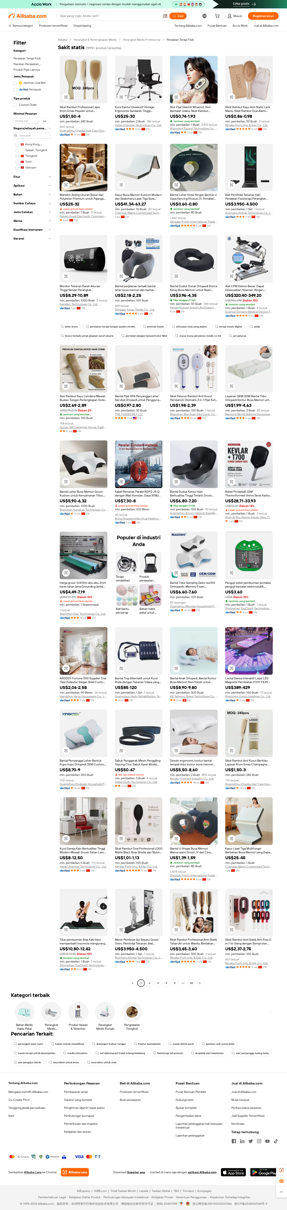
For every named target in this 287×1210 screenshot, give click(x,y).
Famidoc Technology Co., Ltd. (79, 304)
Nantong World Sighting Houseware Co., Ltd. (249, 414)
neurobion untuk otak (103, 1062)
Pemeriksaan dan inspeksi (81, 1123)
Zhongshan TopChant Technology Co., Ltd (249, 608)
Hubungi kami (185, 1099)
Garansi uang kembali (78, 1099)
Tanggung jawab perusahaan (26, 1107)
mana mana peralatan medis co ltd (200, 335)
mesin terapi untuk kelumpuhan (36, 1053)
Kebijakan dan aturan (77, 1131)
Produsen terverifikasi (134, 1091)
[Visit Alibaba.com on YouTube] (267, 1141)
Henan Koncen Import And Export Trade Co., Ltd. (194, 307)
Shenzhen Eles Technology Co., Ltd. (83, 613)
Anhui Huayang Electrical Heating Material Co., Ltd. (139, 518)
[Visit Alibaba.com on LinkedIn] (242, 1141)
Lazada (143, 1191)
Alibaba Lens (33, 1172)
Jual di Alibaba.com (243, 1091)
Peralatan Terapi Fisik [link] (180, 39)
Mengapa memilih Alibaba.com (28, 1091)
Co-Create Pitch (19, 1099)
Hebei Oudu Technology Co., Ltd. (136, 782)
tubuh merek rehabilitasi (69, 1043)
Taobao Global (161, 1191)
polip (257, 326)
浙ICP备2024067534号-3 (250, 1203)
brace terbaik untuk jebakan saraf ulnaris (89, 335)
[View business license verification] (181, 1204)
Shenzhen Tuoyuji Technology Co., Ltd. (194, 128)
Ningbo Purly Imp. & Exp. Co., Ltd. (246, 125)
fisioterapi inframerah (170, 1053)
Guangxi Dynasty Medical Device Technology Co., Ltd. (249, 311)
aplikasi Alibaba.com (202, 1172)
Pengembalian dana (188, 1115)
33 (191, 983)
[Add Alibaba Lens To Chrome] (75, 1172)
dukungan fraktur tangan (111, 1043)
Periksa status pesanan (246, 1107)
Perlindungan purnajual (79, 1115)
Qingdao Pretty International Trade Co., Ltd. (194, 221)
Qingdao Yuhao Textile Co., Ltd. (135, 309)
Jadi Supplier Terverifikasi (248, 1115)
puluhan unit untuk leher (220, 1043)
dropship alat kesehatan (209, 1053)
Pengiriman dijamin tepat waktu (84, 1107)
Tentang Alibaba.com (23, 1083)
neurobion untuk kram (66, 1062)
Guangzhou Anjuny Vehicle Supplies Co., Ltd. (194, 513)
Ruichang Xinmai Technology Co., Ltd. (249, 213)
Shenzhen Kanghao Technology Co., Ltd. (83, 509)
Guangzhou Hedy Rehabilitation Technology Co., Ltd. (139, 696)
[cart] (218, 16)
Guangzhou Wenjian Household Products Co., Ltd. (194, 606)
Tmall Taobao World (123, 1191)
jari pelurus (239, 335)
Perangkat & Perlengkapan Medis (95, 39)
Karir (11, 1115)
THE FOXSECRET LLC (129, 414)
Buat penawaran (130, 1099)
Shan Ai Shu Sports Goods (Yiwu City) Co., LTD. (249, 517)
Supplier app (136, 1172)
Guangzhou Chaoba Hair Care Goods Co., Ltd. (83, 130)
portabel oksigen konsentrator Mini (146, 335)
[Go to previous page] (132, 983)
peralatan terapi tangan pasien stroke (112, 326)
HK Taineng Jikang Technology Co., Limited (194, 696)
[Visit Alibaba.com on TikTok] (275, 1141)
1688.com (100, 1191)
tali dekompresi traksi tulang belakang (122, 1053)
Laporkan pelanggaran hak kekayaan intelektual (199, 1125)
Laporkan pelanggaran (190, 1135)
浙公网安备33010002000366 (212, 1203)
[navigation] (32, 512)
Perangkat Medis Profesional (141, 39)
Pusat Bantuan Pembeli (191, 1091)
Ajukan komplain (186, 1107)
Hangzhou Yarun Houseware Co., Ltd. (83, 696)
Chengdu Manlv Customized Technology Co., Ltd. (139, 213)
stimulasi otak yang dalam (191, 326)
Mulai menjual (240, 1099)
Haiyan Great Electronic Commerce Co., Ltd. (83, 216)
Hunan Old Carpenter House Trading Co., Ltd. (83, 427)
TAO (176, 1191)
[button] (165, 15)
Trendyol (188, 1191)
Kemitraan (238, 1123)
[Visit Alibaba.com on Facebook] (233, 1141)
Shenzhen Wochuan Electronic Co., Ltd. (194, 414)
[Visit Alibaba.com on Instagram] (259, 1141)
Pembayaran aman (76, 1091)
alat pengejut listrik (29, 1062)
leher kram (71, 326)
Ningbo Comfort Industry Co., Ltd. (192, 778)
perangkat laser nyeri (30, 1043)
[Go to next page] (200, 983)
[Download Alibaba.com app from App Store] (233, 1172)
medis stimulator (77, 1053)
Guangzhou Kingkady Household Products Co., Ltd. (83, 784)
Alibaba (62, 39)
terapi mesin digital (230, 326)
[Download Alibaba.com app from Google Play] (264, 1172)
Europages (204, 1191)
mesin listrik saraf (183, 1043)
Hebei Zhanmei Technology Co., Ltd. (138, 125)
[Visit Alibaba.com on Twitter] (250, 1141)
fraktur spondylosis (149, 1043)
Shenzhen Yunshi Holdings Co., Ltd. (248, 696)
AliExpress (83, 1191)
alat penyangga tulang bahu (252, 1053)
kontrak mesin (155, 326)
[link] (281, 1170)
